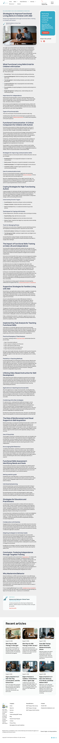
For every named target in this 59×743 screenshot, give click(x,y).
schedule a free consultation (29, 588)
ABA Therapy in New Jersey (32, 705)
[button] (16, 1)
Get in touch (52, 2)
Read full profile (12, 608)
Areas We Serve (23, 1)
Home (10, 1)
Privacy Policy (13, 723)
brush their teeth (21, 338)
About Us (12, 708)
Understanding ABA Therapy (16, 714)
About (15, 1)
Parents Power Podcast (15, 718)
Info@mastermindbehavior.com (48, 708)
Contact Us (45, 32)
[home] (5, 2)
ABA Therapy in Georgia (31, 708)
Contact (11, 721)
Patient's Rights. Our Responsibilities (49, 731)
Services (32, 1)
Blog (11, 716)
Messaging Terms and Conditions (17, 725)
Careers (19, 4)
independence (25, 557)
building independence (18, 117)
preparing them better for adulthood (27, 282)
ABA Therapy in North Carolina (32, 710)
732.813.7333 (43, 705)
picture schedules (27, 174)
